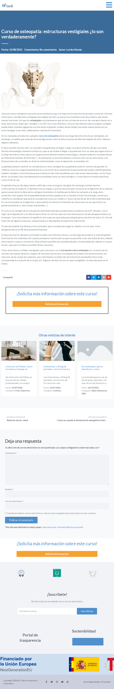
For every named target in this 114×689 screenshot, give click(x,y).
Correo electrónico (14, 501)
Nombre (9, 489)
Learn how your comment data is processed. (62, 527)
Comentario (11, 453)
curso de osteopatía (48, 135)
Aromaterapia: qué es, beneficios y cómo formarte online (92, 369)
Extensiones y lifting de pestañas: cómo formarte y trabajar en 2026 (57, 369)
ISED (84, 393)
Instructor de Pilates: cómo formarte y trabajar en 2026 (19, 369)
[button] (88, 277)
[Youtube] (62, 682)
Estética (57, 390)
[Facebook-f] (46, 682)
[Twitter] (52, 682)
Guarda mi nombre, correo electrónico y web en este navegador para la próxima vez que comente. (51, 513)
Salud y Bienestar (99, 390)
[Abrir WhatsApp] (107, 682)
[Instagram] (57, 682)
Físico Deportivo (22, 390)
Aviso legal (88, 682)
